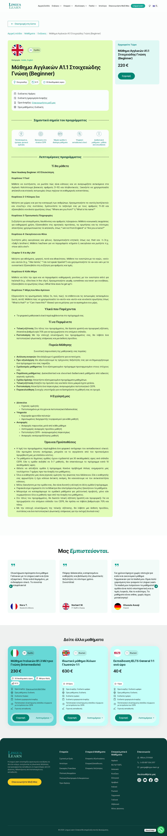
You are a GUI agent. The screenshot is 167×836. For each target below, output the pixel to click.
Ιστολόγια (103, 6)
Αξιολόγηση (79, 6)
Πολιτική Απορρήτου (68, 773)
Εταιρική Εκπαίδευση (93, 763)
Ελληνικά (115, 778)
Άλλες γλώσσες (117, 808)
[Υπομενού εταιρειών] (71, 5)
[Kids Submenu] (95, 5)
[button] (11, 586)
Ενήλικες (55, 6)
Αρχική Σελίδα (44, 6)
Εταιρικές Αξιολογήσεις (95, 758)
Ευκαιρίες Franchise (68, 768)
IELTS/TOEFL (116, 765)
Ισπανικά (114, 769)
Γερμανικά (115, 795)
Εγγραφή (126, 76)
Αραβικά (114, 782)
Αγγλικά (114, 760)
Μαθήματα (29, 33)
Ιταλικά (114, 787)
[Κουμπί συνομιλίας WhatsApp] (161, 830)
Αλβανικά (115, 804)
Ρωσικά (114, 791)
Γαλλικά (114, 800)
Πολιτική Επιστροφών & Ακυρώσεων (71, 778)
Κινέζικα (114, 774)
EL (156, 6)
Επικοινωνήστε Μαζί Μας (119, 6)
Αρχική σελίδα (15, 33)
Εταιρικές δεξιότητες (94, 768)
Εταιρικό (67, 6)
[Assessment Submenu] (85, 5)
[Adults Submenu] (60, 5)
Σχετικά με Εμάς (66, 758)
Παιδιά (91, 6)
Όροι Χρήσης (65, 783)
